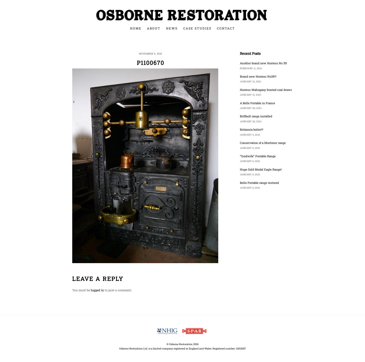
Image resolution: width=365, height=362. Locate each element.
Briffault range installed (256, 116)
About (153, 28)
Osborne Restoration (181, 344)
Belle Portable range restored (259, 183)
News (172, 28)
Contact (226, 28)
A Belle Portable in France (257, 103)
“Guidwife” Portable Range (258, 156)
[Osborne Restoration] (182, 20)
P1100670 (150, 62)
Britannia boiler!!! (251, 129)
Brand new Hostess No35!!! (258, 76)
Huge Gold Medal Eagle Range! (261, 169)
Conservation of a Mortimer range (263, 143)
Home (135, 28)
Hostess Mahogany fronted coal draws (266, 90)
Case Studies (197, 28)
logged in (97, 290)
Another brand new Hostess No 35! (263, 63)
